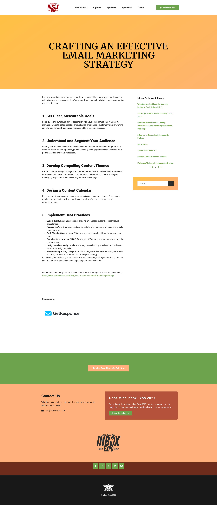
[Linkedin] (115, 466)
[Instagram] (102, 466)
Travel (140, 7)
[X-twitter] (108, 466)
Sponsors (127, 7)
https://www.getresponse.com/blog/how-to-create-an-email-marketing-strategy (78, 275)
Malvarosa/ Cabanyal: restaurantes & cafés (155, 163)
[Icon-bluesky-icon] (121, 466)
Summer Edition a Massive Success (151, 157)
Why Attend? (80, 7)
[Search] (171, 183)
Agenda (97, 7)
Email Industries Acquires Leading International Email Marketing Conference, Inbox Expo (154, 126)
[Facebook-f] (95, 466)
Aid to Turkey (142, 144)
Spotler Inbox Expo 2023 (147, 151)
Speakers (111, 7)
